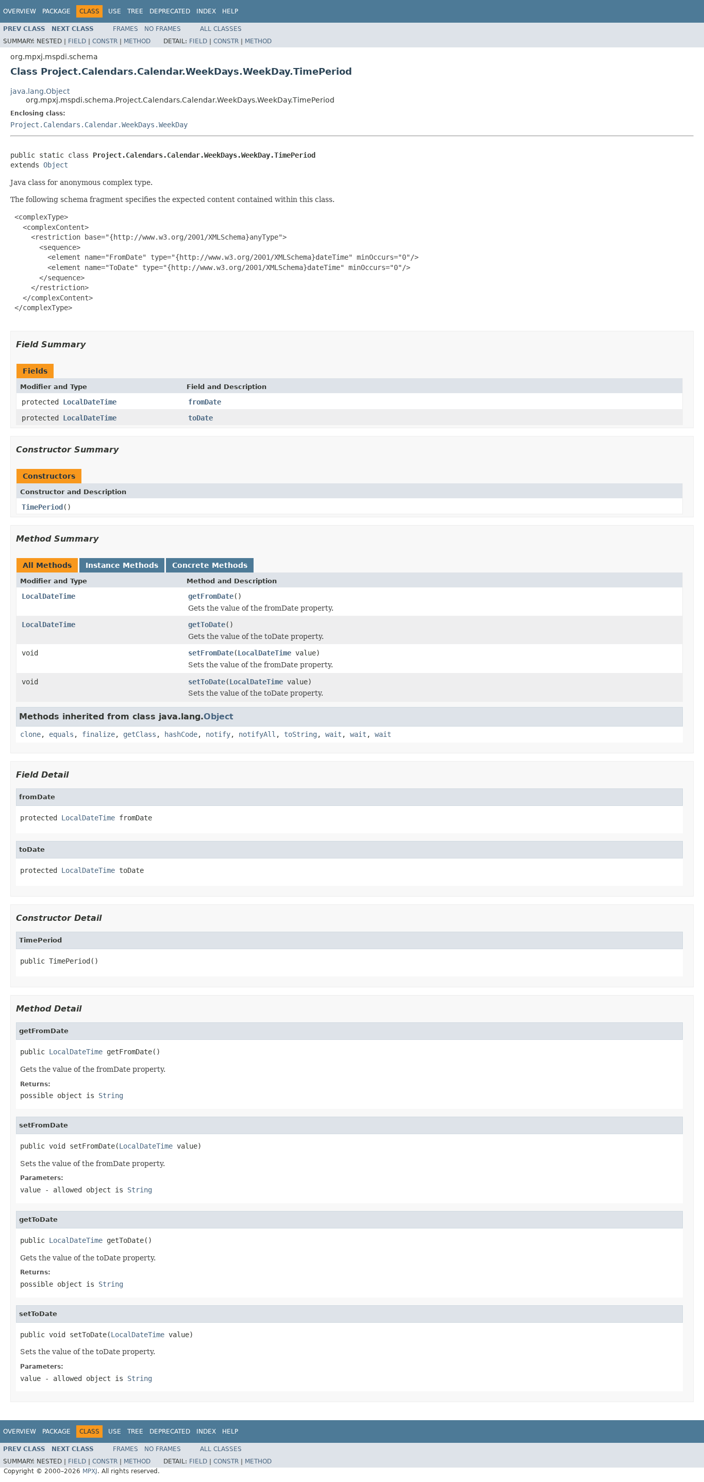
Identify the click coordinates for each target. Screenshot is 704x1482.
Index (206, 11)
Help (230, 11)
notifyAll (257, 734)
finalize (98, 734)
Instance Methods (122, 565)
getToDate (206, 624)
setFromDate (210, 653)
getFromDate (210, 596)
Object (55, 165)
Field (77, 41)
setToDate (206, 682)
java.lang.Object (40, 91)
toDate (200, 418)
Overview (19, 11)
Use (114, 11)
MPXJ (89, 1471)
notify (218, 734)
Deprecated (169, 11)
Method (137, 41)
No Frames (162, 28)
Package (56, 11)
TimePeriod (42, 507)
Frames (125, 28)
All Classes (221, 28)
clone (30, 734)
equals (61, 734)
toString (300, 734)
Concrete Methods (209, 565)
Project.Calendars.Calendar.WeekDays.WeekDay (99, 125)
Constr (105, 41)
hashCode (180, 734)
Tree (135, 11)
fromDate (204, 402)
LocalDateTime (89, 402)
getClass (139, 734)
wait (333, 734)
